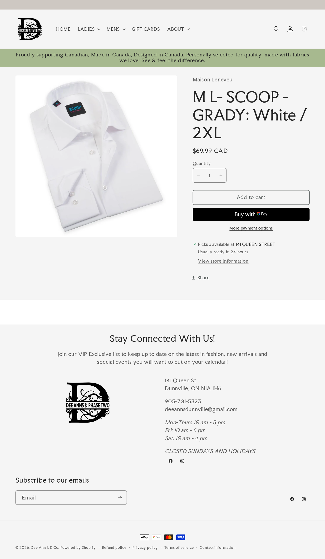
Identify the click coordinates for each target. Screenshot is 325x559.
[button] (88, 29)
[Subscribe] (120, 497)
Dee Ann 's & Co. (45, 547)
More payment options (251, 228)
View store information (223, 261)
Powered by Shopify (78, 547)
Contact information (217, 547)
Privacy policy (145, 547)
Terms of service (179, 547)
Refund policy (114, 547)
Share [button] (203, 277)
